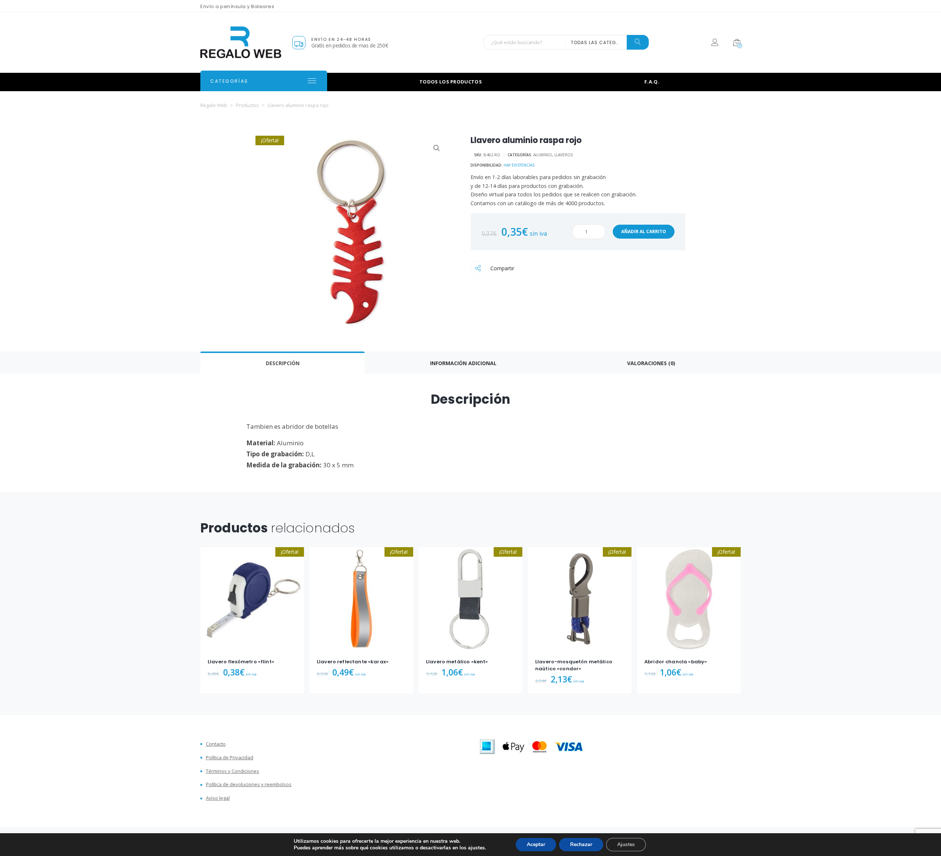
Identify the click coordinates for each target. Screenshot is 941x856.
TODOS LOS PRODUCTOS (450, 81)
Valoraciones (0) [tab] (651, 363)
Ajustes (626, 844)
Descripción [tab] (283, 363)
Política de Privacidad (229, 758)
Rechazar (581, 844)
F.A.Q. (651, 81)
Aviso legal (218, 798)
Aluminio (542, 154)
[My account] (715, 44)
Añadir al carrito (643, 231)
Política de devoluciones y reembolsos (248, 784)
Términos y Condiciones (232, 771)
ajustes (476, 848)
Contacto (216, 744)
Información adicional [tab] (463, 363)
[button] (436, 148)
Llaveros (563, 154)
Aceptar (536, 844)
